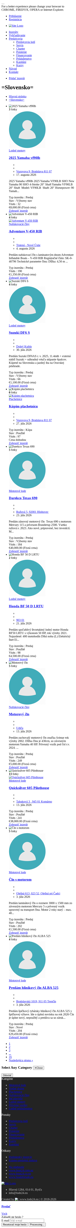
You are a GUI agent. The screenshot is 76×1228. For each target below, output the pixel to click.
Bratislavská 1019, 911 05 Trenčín (36, 1001)
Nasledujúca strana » (21, 1060)
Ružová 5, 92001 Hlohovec (32, 511)
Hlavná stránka (17, 96)
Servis (19, 45)
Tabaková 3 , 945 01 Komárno (34, 801)
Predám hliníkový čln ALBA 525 (33, 988)
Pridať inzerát (17, 78)
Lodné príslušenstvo (20, 1108)
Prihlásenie (15, 16)
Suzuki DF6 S (19, 333)
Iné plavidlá (16, 1098)
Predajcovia (16, 38)
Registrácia (15, 19)
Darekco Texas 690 (23, 498)
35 (10, 1057)
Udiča (19, 728)
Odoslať (7, 1075)
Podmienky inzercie (20, 1157)
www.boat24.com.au (21, 1170)
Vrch (4, 1213)
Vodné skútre (16, 1088)
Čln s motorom (20, 879)
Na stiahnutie (16, 1167)
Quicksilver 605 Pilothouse (29, 788)
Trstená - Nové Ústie (28, 245)
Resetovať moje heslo (14, 1224)
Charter (20, 48)
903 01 (20, 620)
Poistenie (21, 52)
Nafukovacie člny (19, 224)
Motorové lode (17, 490)
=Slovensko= (16, 99)
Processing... (37, 1224)
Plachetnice (15, 399)
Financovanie (24, 55)
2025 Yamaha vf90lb (24, 158)
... (10, 1053)
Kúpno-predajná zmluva (23, 1160)
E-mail (5, 1220)
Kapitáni (21, 62)
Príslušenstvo (24, 58)
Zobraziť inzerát (18, 210)
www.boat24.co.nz (20, 1173)
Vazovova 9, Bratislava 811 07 (34, 171)
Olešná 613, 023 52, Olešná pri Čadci (38, 893)
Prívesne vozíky (18, 1105)
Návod (13, 68)
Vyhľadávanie (17, 35)
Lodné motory (17, 150)
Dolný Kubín (24, 346)
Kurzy (20, 65)
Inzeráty (13, 32)
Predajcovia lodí (25, 42)
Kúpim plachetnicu (23, 406)
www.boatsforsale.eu (21, 1177)
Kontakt (13, 72)
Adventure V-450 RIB (25, 231)
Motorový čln (19, 714)
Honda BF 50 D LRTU (26, 606)
